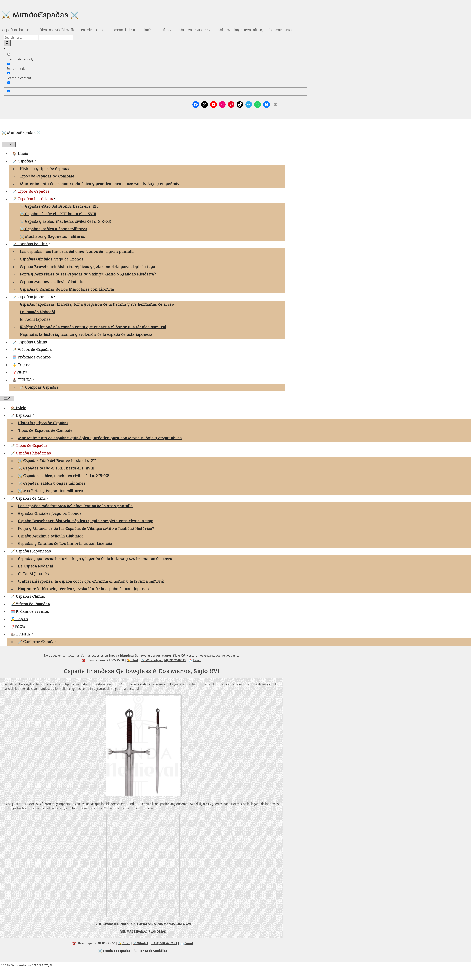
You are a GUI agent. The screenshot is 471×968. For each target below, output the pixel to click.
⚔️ (100, 951)
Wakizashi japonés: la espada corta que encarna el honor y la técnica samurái (93, 327)
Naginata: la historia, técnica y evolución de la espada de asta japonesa (86, 335)
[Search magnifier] (7, 43)
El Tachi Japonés (35, 320)
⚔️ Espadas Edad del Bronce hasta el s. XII (59, 206)
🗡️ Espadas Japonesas (33, 297)
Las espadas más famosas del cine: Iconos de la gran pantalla (77, 252)
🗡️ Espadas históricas (33, 199)
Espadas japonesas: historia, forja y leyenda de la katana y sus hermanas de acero (97, 304)
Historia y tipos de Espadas (45, 169)
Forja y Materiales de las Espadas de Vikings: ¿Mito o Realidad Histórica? (88, 274)
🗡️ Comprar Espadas (39, 387)
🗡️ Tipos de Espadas (31, 191)
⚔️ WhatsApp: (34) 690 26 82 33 (163, 660)
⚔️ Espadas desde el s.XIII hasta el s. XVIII (58, 214)
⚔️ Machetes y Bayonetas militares (52, 237)
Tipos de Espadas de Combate (47, 176)
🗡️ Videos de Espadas (32, 350)
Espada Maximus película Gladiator (53, 282)
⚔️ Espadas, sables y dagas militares (53, 229)
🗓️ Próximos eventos (32, 357)
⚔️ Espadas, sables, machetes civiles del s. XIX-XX (65, 222)
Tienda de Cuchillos (152, 951)
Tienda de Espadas (116, 951)
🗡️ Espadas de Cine (30, 244)
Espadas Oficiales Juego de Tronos (51, 259)
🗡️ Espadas (23, 161)
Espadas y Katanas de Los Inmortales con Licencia (67, 289)
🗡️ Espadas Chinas (30, 342)
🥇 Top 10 (21, 365)
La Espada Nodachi (37, 312)
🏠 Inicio (20, 154)
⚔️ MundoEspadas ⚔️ (40, 15)
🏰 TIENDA (22, 380)
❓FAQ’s (20, 372)
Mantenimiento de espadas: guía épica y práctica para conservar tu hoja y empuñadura (102, 184)
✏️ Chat (132, 660)
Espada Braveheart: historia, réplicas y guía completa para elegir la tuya (87, 267)
